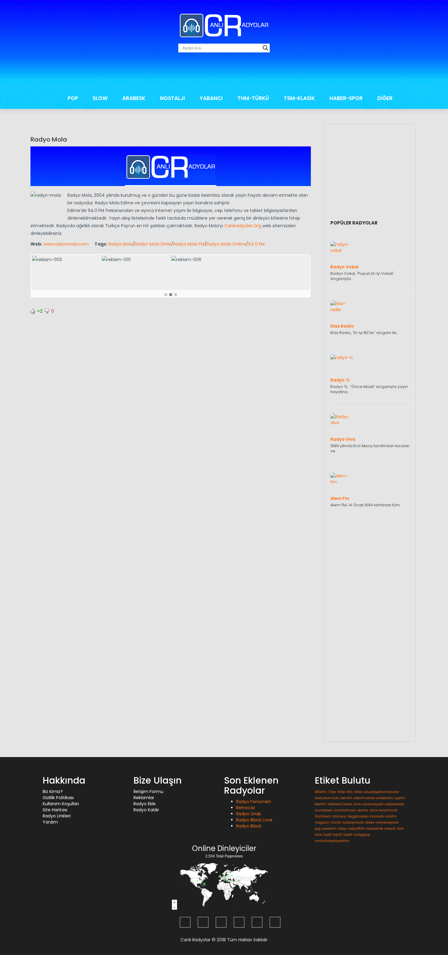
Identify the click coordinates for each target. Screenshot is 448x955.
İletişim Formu (148, 791)
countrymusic (345, 810)
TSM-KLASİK (299, 98)
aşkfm (400, 798)
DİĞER (385, 98)
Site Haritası (55, 810)
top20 (337, 834)
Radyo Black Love (254, 820)
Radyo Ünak (248, 814)
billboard (335, 804)
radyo (342, 828)
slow (318, 834)
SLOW (100, 98)
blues (347, 804)
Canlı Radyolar (195, 940)
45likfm (321, 792)
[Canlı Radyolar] (224, 25)
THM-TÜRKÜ (253, 98)
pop (318, 828)
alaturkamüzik (327, 798)
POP (73, 98)
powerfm (329, 828)
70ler (332, 792)
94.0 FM (256, 244)
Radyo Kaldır (146, 810)
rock (400, 828)
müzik (336, 822)
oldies (370, 822)
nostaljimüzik (353, 822)
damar (362, 810)
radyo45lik (356, 828)
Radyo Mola (48, 139)
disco (374, 810)
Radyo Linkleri (57, 816)
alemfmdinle (364, 798)
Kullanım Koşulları (61, 804)
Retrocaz (245, 808)
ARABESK (133, 98)
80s (350, 792)
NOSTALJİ (172, 98)
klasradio (377, 816)
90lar (358, 792)
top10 (327, 834)
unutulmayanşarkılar (332, 840)
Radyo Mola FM (188, 244)
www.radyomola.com (66, 244)
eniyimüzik (388, 810)
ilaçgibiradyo (358, 816)
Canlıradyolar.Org (242, 226)
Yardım (50, 822)
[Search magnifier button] (265, 48)
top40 (348, 834)
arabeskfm (384, 798)
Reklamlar (143, 798)
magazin (322, 822)
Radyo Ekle (144, 804)
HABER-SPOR (346, 98)
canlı (357, 804)
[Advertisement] (224, 73)
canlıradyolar (373, 804)
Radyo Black (248, 826)
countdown (324, 810)
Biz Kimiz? (53, 791)
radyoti (390, 828)
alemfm (346, 798)
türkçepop (362, 834)
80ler (341, 792)
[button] (165, 295)
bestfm (320, 804)
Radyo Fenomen (253, 802)
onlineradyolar (387, 822)
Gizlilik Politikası (58, 798)
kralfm (391, 816)
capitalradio (394, 804)
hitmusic (339, 816)
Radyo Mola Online (226, 244)
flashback (323, 816)
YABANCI (211, 98)
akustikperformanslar (381, 792)
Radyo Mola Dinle (153, 244)
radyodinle (374, 828)
